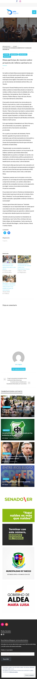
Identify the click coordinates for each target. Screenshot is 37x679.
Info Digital (5, 415)
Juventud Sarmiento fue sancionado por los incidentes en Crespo (17, 434)
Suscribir (6, 659)
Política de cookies (13, 672)
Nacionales (14, 54)
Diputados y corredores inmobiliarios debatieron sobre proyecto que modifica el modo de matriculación (9, 286)
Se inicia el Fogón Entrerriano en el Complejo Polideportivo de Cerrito (17, 411)
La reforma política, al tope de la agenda (16, 482)
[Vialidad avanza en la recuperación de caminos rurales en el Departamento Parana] (24, 259)
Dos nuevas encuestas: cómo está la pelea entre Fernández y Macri (16, 457)
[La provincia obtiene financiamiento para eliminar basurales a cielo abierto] (9, 259)
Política (6, 479)
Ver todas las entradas (18, 369)
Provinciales (22, 54)
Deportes (6, 430)
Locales (15, 46)
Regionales (7, 56)
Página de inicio (6, 46)
